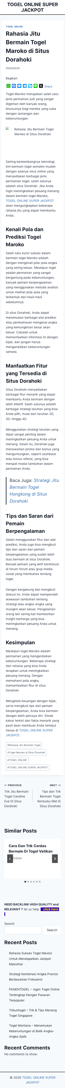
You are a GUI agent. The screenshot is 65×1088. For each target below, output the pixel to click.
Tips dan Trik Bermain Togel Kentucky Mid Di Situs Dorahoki (49, 796)
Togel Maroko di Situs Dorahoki (26, 752)
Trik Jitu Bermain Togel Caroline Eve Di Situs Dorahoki (16, 796)
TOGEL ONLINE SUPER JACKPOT (27, 767)
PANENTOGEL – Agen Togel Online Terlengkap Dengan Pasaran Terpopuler (34, 995)
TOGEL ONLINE (14, 26)
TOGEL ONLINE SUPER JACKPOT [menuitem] (30, 201)
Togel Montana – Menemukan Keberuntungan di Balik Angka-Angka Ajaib (31, 1031)
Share (48, 86)
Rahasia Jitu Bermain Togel (23, 745)
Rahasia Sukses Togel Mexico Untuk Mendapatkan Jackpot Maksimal (30, 958)
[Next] (55, 858)
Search (9, 923)
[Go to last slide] (10, 858)
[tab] (25, 882)
